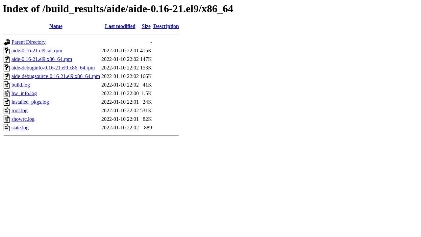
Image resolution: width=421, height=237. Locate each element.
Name (55, 26)
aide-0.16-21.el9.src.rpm (37, 50)
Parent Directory (29, 42)
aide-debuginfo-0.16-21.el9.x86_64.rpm (53, 67)
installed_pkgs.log (30, 102)
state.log (20, 127)
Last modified (120, 26)
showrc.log (23, 119)
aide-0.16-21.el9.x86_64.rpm (42, 59)
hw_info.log (24, 93)
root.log (20, 110)
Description (166, 26)
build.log (21, 85)
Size (146, 26)
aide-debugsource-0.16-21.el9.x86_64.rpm (56, 76)
